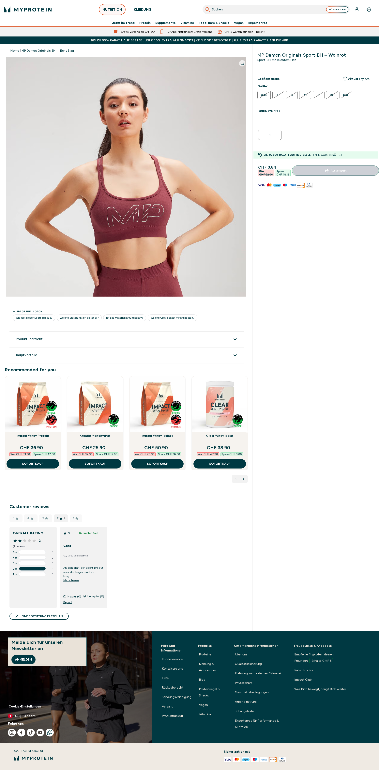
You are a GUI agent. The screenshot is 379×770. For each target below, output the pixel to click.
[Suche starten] (207, 9)
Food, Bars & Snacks (214, 22)
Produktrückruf (172, 716)
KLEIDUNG (142, 9)
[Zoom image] (242, 63)
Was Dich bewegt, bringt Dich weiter (320, 689)
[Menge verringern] (262, 135)
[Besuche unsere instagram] (12, 732)
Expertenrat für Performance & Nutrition (257, 724)
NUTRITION (112, 9)
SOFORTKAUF (32, 463)
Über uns (241, 654)
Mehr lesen (71, 580)
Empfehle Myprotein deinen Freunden (314, 657)
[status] (270, 135)
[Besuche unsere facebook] (21, 732)
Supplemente (165, 22)
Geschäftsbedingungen (252, 692)
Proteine (205, 654)
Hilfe (165, 678)
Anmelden (23, 659)
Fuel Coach (339, 9)
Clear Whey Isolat (219, 435)
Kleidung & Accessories (208, 667)
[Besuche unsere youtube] (40, 732)
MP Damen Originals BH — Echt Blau (48, 50)
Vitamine (187, 22)
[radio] (264, 95)
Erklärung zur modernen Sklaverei (258, 673)
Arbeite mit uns (246, 701)
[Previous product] (236, 479)
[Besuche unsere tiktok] (31, 732)
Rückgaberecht (172, 687)
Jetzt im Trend (123, 22)
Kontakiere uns (172, 668)
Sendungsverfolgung (176, 697)
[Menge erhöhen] (277, 135)
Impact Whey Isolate (157, 435)
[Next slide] (247, 432)
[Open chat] (50, 732)
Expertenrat (257, 22)
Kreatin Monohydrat (95, 435)
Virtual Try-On (359, 78)
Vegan (239, 22)
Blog (202, 679)
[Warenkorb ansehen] (369, 9)
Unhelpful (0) (95, 596)
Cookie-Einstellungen (25, 706)
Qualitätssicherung (248, 663)
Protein (145, 22)
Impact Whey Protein (33, 435)
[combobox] (276, 9)
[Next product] (244, 479)
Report (67, 602)
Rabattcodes (303, 670)
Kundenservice (172, 659)
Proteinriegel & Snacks (209, 692)
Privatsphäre (243, 682)
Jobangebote (244, 711)
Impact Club (303, 679)
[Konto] (357, 9)
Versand (167, 706)
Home (14, 50)
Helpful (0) (74, 596)
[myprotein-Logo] (28, 9)
